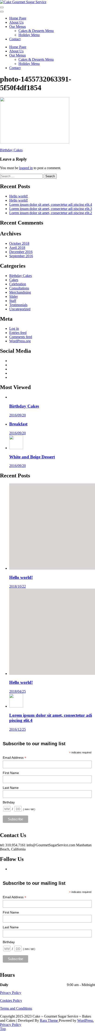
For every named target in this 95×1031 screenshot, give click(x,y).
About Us (16, 22)
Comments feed (20, 337)
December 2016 (21, 252)
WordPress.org (20, 341)
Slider (13, 296)
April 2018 (17, 248)
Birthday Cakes (11, 150)
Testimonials (18, 305)
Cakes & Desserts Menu (36, 31)
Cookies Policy (11, 1000)
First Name (11, 773)
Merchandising (20, 292)
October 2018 (19, 243)
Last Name (11, 788)
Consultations (19, 288)
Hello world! (18, 196)
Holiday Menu (29, 35)
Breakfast (18, 424)
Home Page (17, 18)
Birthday (9, 802)
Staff (12, 301)
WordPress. (85, 1020)
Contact (15, 39)
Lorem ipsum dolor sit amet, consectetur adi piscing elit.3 (50, 209)
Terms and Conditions (16, 1008)
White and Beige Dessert (32, 456)
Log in (14, 328)
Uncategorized (19, 309)
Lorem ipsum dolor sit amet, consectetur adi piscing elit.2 (50, 213)
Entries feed (18, 333)
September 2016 (21, 256)
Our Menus (17, 27)
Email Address (14, 757)
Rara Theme (49, 1020)
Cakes (13, 280)
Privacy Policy (10, 993)
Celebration (17, 284)
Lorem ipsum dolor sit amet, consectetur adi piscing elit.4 (50, 204)
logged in (26, 168)
